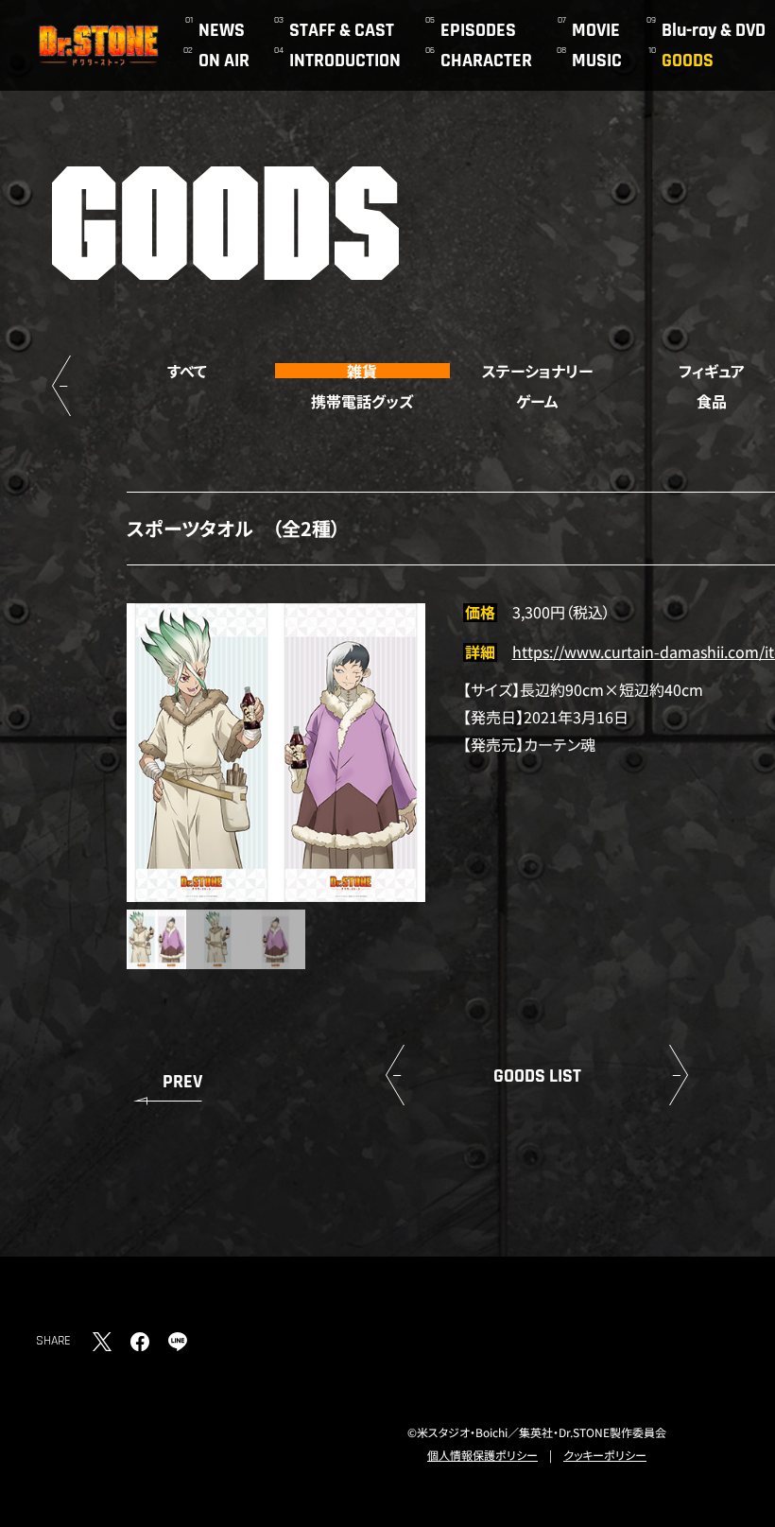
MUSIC (597, 60)
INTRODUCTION (345, 60)
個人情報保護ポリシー (482, 1455)
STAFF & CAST (341, 30)
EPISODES (478, 30)
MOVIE (596, 30)
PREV (182, 1081)
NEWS (221, 30)
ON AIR (224, 60)
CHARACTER (486, 60)
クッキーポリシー (604, 1455)
